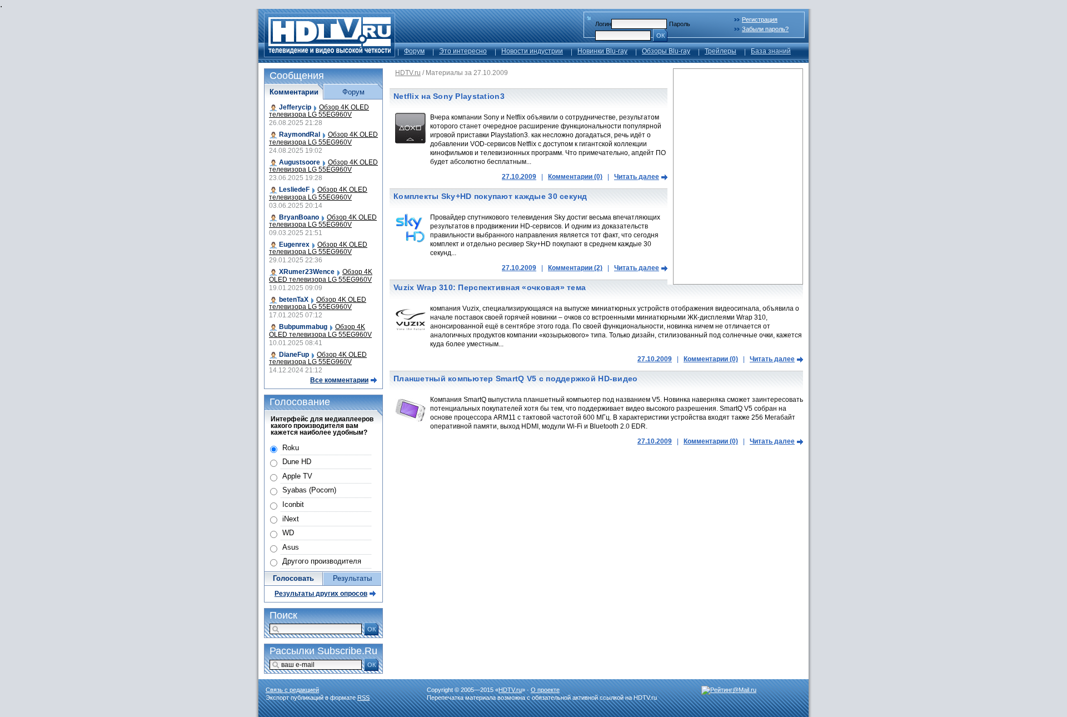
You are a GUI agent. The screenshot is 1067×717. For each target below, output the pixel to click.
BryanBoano (299, 217)
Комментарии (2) (575, 268)
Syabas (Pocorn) (309, 490)
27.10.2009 (519, 177)
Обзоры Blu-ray (666, 51)
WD (288, 533)
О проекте (545, 689)
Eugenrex (294, 244)
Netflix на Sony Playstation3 (449, 96)
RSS (363, 697)
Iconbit (293, 504)
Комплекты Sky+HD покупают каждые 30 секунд (490, 196)
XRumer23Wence (307, 272)
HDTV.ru (408, 73)
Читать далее (636, 177)
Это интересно (463, 51)
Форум (414, 51)
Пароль (679, 24)
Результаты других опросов (321, 594)
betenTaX (293, 299)
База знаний (771, 51)
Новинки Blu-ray (602, 51)
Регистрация (759, 19)
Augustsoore (299, 162)
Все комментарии (339, 380)
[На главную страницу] (329, 54)
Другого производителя (321, 561)
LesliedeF (294, 189)
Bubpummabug (303, 327)
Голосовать (293, 578)
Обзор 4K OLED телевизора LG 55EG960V (319, 110)
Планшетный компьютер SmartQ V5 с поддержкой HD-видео (515, 378)
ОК (660, 35)
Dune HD (296, 461)
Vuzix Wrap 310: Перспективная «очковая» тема (489, 287)
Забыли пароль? (765, 29)
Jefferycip (295, 107)
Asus (290, 547)
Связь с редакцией (292, 689)
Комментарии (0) (575, 177)
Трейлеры (720, 51)
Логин (603, 24)
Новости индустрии (532, 51)
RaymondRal (299, 134)
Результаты (352, 578)
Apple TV (297, 476)
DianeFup (294, 355)
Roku (290, 448)
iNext (290, 519)
